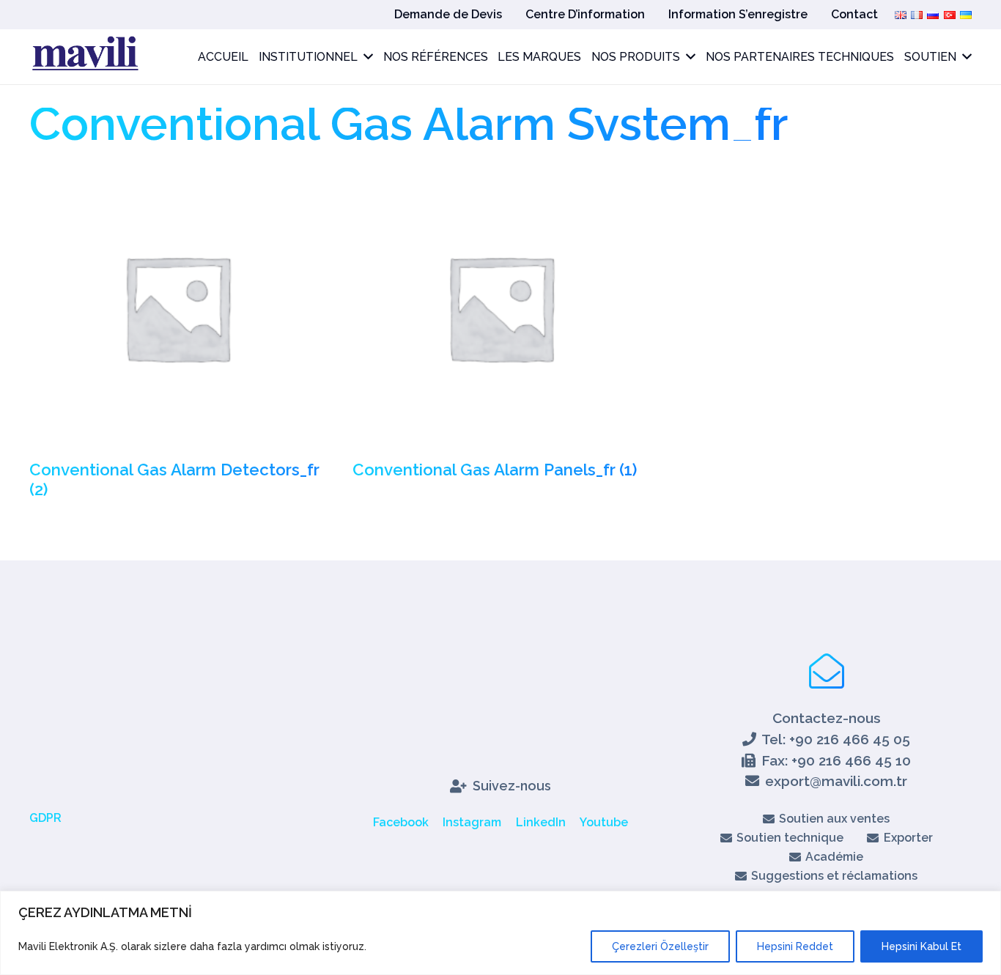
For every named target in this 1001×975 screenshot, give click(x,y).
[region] (500, 933)
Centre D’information (585, 14)
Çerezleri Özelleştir (660, 946)
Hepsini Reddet (795, 946)
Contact (854, 14)
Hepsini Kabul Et (921, 946)
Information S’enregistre (738, 14)
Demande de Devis (448, 14)
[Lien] (84, 57)
